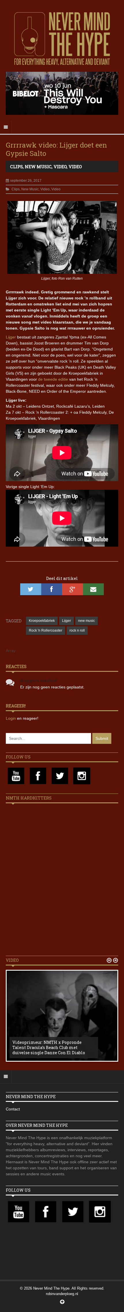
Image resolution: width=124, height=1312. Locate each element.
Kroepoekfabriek (42, 621)
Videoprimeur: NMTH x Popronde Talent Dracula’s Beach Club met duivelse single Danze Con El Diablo (48, 1047)
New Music (38, 166)
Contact (13, 1109)
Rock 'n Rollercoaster (45, 630)
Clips (16, 166)
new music (86, 621)
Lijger (11, 337)
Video (60, 166)
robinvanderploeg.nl (62, 1294)
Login (11, 718)
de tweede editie (53, 379)
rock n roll (77, 630)
